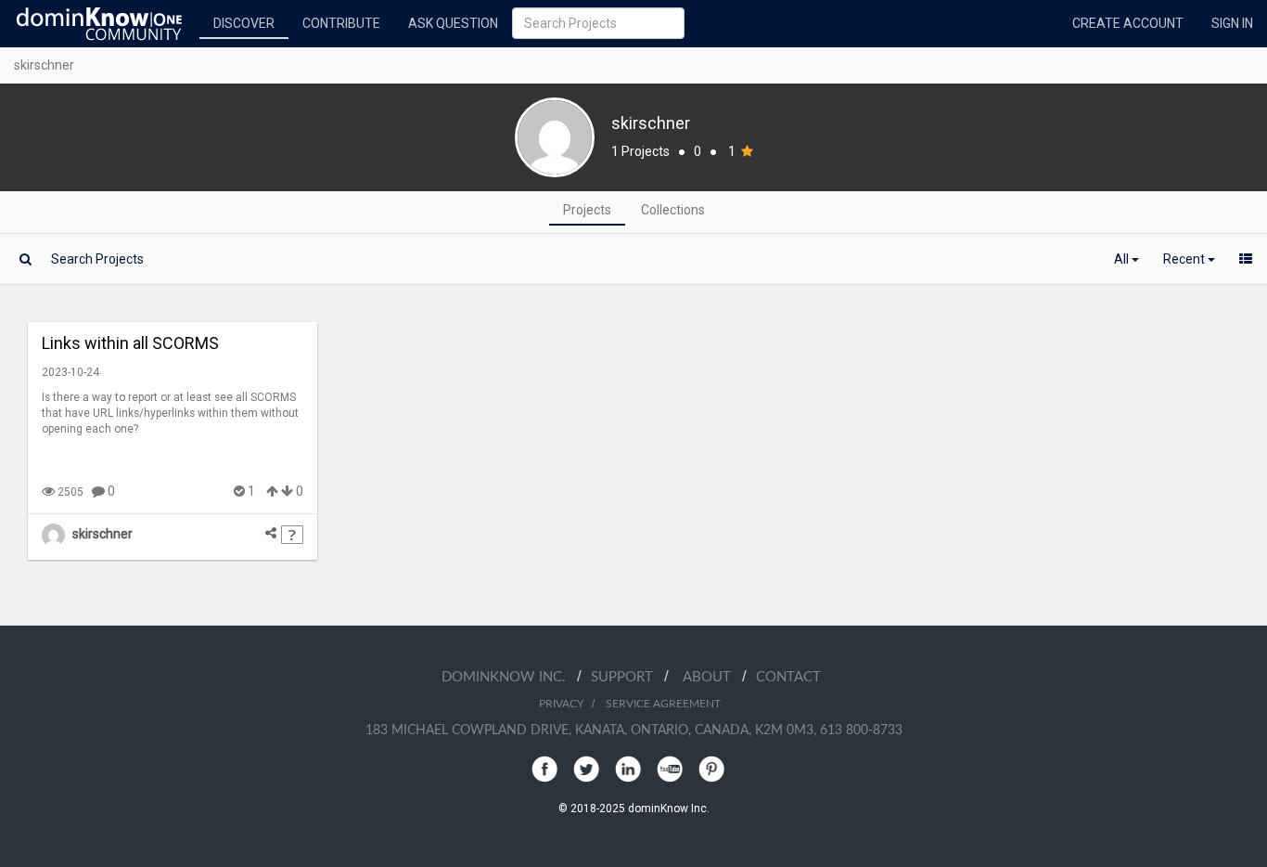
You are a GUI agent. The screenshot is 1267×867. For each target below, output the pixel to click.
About (712, 677)
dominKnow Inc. (509, 677)
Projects (587, 209)
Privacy (561, 703)
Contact (788, 677)
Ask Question (453, 23)
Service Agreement (663, 703)
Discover (244, 23)
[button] (1126, 259)
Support (627, 677)
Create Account (1128, 23)
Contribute (341, 23)
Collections (673, 209)
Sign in (1232, 23)
